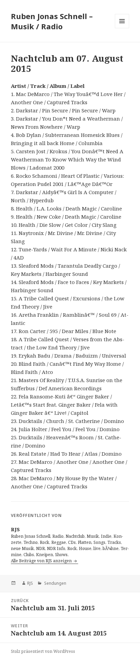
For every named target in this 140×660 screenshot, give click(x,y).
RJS (30, 583)
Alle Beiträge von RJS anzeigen (42, 561)
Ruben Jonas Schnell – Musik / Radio (52, 21)
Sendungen (54, 583)
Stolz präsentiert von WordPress (43, 651)
